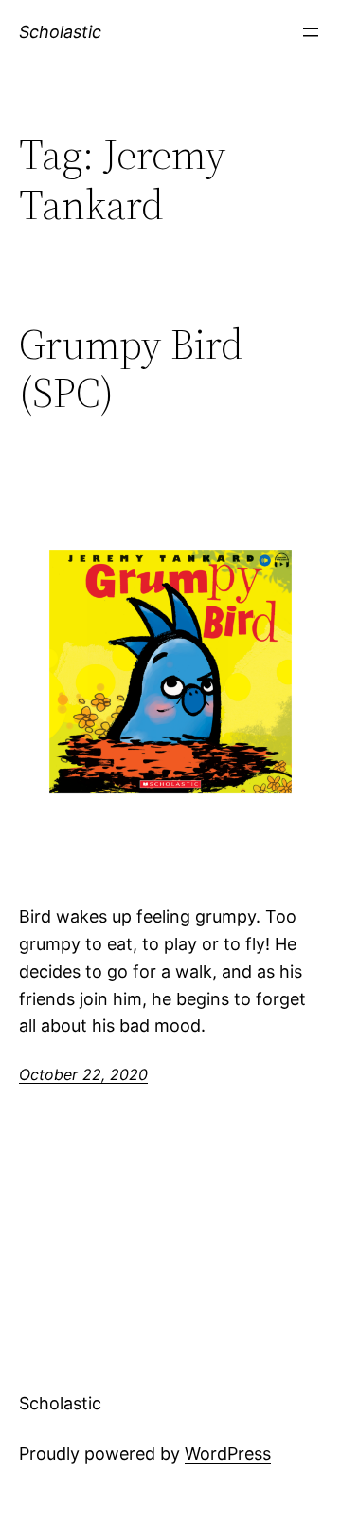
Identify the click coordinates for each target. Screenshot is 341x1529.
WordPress (228, 1454)
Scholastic (60, 32)
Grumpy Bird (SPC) (131, 369)
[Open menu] (310, 32)
